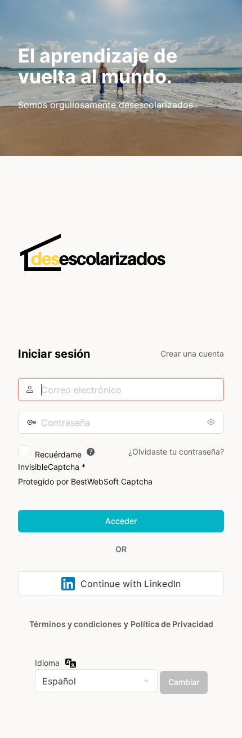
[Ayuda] (90, 452)
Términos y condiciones (75, 624)
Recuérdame (58, 454)
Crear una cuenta (192, 353)
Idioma (47, 663)
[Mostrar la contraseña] (212, 422)
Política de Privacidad (172, 624)
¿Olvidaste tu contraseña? (176, 451)
